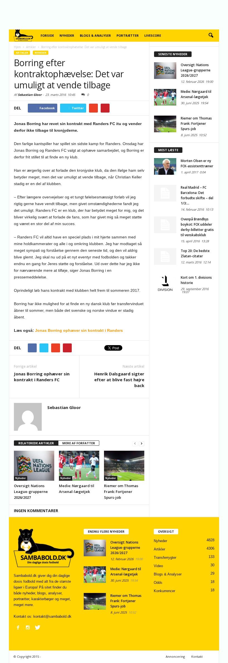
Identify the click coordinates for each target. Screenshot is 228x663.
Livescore (152, 35)
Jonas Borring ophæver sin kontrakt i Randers (79, 330)
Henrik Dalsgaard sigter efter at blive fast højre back (119, 379)
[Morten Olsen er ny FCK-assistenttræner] (165, 166)
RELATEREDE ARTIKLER (36, 443)
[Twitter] (37, 627)
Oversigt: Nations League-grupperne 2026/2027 (31, 491)
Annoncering (175, 656)
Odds (158, 582)
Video (158, 566)
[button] (211, 35)
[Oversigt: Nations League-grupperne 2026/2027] (34, 466)
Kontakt (197, 656)
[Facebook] (18, 627)
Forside (47, 35)
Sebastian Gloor (30, 95)
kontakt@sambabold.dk (52, 616)
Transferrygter (165, 557)
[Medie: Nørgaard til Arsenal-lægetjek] (79, 466)
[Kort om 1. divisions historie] (165, 283)
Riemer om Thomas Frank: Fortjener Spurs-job (121, 491)
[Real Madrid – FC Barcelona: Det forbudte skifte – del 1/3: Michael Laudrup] (165, 193)
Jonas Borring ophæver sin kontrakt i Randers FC (42, 376)
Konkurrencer (164, 591)
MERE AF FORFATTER (78, 443)
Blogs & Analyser (95, 35)
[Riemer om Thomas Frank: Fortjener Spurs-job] (124, 466)
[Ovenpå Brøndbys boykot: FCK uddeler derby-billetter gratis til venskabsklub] (165, 224)
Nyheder (67, 35)
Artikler (22, 52)
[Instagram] (27, 627)
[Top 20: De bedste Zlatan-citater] (165, 256)
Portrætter (128, 35)
